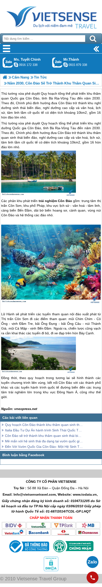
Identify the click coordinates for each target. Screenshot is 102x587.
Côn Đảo (34, 128)
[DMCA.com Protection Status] (51, 570)
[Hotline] (92, 577)
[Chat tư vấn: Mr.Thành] (65, 64)
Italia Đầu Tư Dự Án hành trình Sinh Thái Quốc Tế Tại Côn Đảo (44, 430)
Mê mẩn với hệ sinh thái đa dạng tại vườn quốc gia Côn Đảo (44, 441)
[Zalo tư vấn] (92, 562)
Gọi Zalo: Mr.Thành (57, 62)
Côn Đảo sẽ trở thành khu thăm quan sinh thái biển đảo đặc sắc (44, 436)
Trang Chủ (51, 15)
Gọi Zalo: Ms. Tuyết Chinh (7, 62)
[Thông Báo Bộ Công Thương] (28, 554)
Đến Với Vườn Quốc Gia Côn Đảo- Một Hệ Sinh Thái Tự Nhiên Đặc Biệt (44, 447)
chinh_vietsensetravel (16, 64)
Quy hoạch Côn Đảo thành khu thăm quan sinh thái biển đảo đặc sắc (44, 425)
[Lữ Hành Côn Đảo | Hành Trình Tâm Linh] (5, 77)
